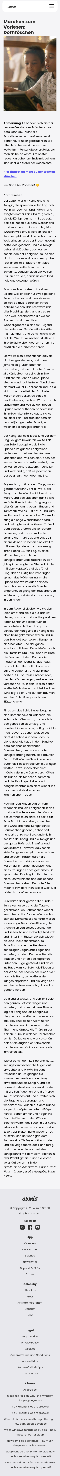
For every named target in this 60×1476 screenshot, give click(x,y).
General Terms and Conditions (30, 1355)
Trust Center (30, 1373)
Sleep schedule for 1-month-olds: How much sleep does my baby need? (30, 1454)
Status (30, 1274)
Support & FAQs (30, 1268)
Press (30, 1296)
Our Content (30, 1249)
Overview (30, 1243)
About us (30, 1290)
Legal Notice (30, 1336)
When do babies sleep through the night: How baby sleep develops (30, 1421)
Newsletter (30, 1262)
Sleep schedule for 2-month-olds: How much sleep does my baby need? (30, 1465)
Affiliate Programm (30, 1303)
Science (30, 1255)
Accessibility (30, 1361)
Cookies (30, 1349)
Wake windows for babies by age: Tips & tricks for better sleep (30, 1432)
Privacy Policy (30, 1342)
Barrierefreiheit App (30, 1367)
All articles (30, 1389)
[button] (51, 6)
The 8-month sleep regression (30, 1413)
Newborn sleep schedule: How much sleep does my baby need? (30, 1443)
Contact (30, 1309)
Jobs (30, 1315)
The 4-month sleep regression (30, 1406)
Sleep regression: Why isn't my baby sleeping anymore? (30, 1398)
